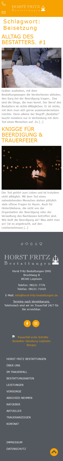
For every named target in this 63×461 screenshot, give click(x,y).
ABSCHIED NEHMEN (19, 397)
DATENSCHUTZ (16, 448)
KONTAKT (12, 423)
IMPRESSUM (14, 442)
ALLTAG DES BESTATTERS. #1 (24, 39)
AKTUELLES (13, 410)
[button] (52, 8)
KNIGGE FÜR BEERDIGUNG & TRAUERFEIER (22, 134)
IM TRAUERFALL (16, 371)
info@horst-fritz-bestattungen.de (36, 295)
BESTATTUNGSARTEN (20, 378)
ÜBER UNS (13, 365)
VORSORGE (13, 391)
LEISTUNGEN (14, 384)
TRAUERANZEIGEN (18, 417)
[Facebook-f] (27, 323)
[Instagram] (35, 323)
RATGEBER (13, 404)
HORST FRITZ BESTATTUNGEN (26, 358)
